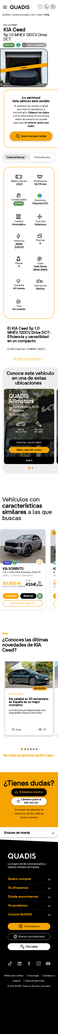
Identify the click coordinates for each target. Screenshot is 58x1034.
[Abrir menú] (5, 7)
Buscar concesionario (31, 936)
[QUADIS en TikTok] (10, 963)
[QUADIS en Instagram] (38, 963)
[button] (29, 468)
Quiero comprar (19, 879)
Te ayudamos (18, 905)
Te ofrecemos (18, 887)
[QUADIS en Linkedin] (19, 963)
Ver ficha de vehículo (22, 603)
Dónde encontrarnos (23, 896)
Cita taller (31, 946)
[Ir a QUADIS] (23, 7)
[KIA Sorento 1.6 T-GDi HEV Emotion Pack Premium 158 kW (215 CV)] (22, 546)
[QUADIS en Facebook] (29, 963)
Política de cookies (13, 976)
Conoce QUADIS (20, 914)
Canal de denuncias (34, 981)
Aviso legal (33, 976)
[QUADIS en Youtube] (48, 963)
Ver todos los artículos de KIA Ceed (27, 755)
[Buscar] (53, 7)
